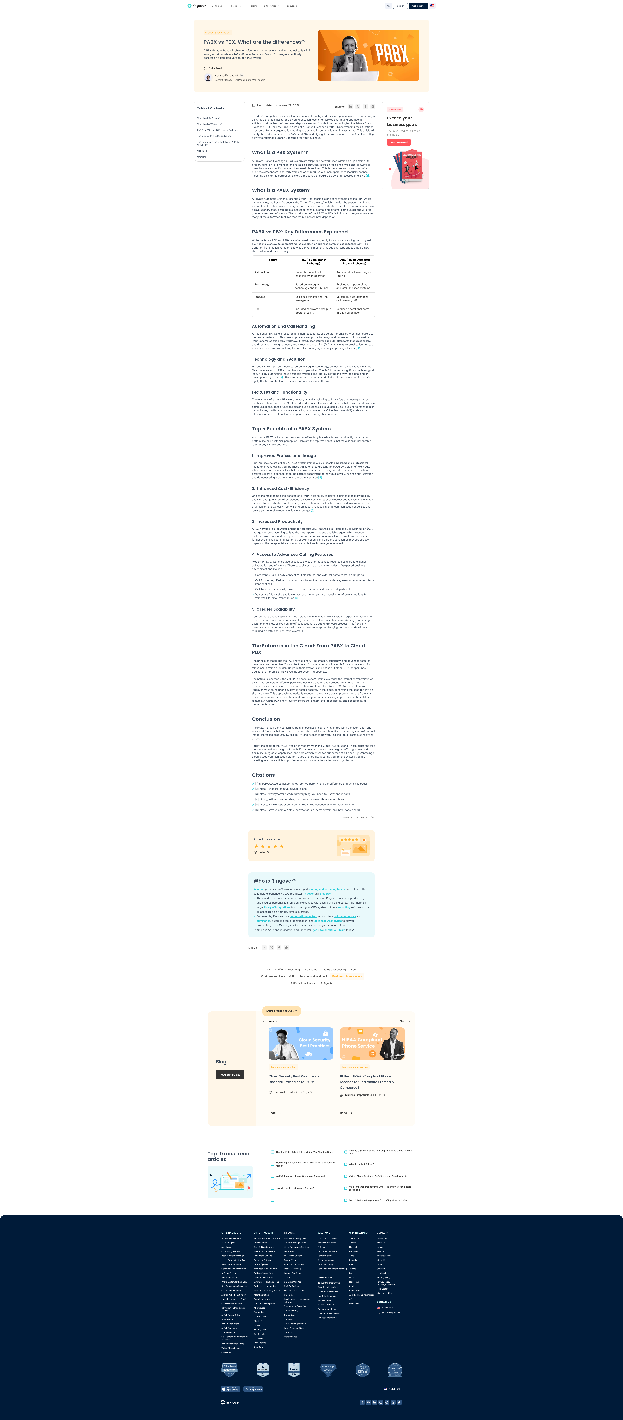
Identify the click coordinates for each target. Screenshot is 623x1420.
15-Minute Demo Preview (314, 13)
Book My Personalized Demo (311, 76)
